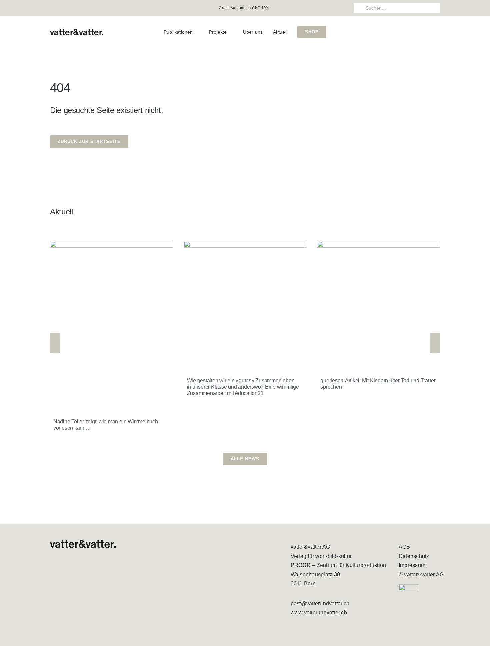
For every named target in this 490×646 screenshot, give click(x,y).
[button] (55, 343)
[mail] (73, 8)
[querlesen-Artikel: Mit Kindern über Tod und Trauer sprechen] (378, 302)
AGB (404, 547)
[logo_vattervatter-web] (76, 31)
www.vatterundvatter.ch (319, 612)
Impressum (412, 565)
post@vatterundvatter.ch (320, 603)
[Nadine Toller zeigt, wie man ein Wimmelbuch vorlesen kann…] (111, 323)
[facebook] (52, 8)
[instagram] (63, 8)
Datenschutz (414, 556)
